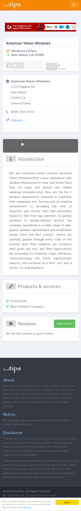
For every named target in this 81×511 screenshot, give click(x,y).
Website (17, 120)
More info (27, 507)
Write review (64, 324)
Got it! (67, 502)
